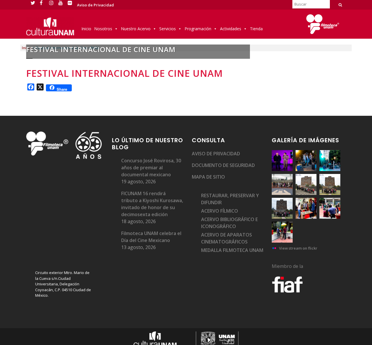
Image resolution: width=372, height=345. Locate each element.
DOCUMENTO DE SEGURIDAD (223, 165)
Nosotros (103, 28)
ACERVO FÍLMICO (219, 211)
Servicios (167, 28)
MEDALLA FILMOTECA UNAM (232, 250)
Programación (198, 28)
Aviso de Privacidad (95, 5)
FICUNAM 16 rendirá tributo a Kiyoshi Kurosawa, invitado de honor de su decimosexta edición (152, 204)
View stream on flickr (298, 248)
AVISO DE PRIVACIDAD (216, 153)
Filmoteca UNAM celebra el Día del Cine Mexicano (151, 236)
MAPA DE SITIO (208, 177)
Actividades (230, 28)
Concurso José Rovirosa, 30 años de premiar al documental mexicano (151, 167)
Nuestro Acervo (136, 28)
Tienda (256, 28)
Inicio (86, 28)
